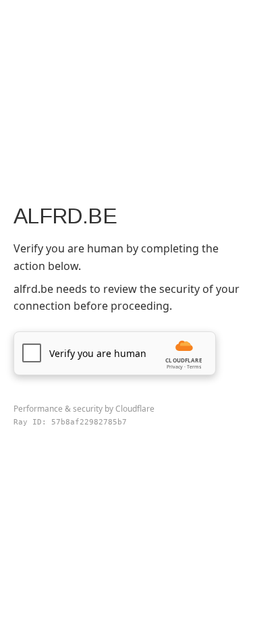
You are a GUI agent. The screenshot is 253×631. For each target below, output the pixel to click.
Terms (194, 367)
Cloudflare (134, 408)
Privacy (175, 367)
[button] (114, 353)
